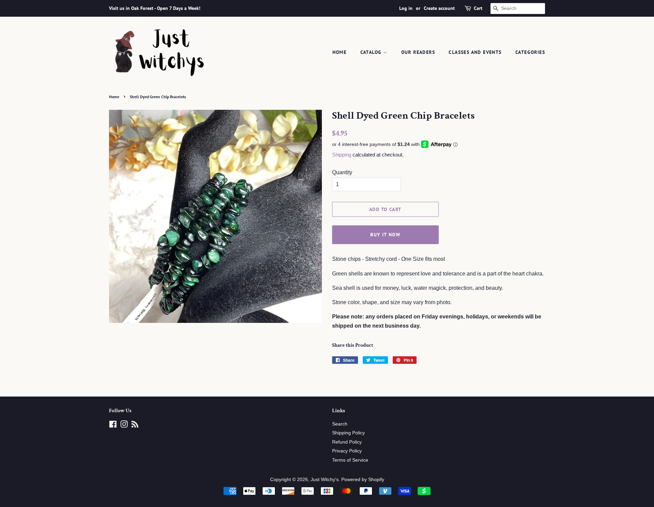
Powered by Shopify (362, 479)
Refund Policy (347, 442)
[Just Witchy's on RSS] (135, 425)
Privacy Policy (347, 450)
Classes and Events (475, 52)
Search (339, 424)
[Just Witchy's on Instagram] (124, 425)
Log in (405, 8)
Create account (439, 8)
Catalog (372, 52)
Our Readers (418, 52)
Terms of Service (350, 460)
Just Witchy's (325, 479)
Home (339, 52)
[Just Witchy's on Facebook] (113, 425)
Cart (478, 8)
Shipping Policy (348, 432)
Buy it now (385, 235)
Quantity (342, 172)
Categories (530, 52)
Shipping (341, 155)
